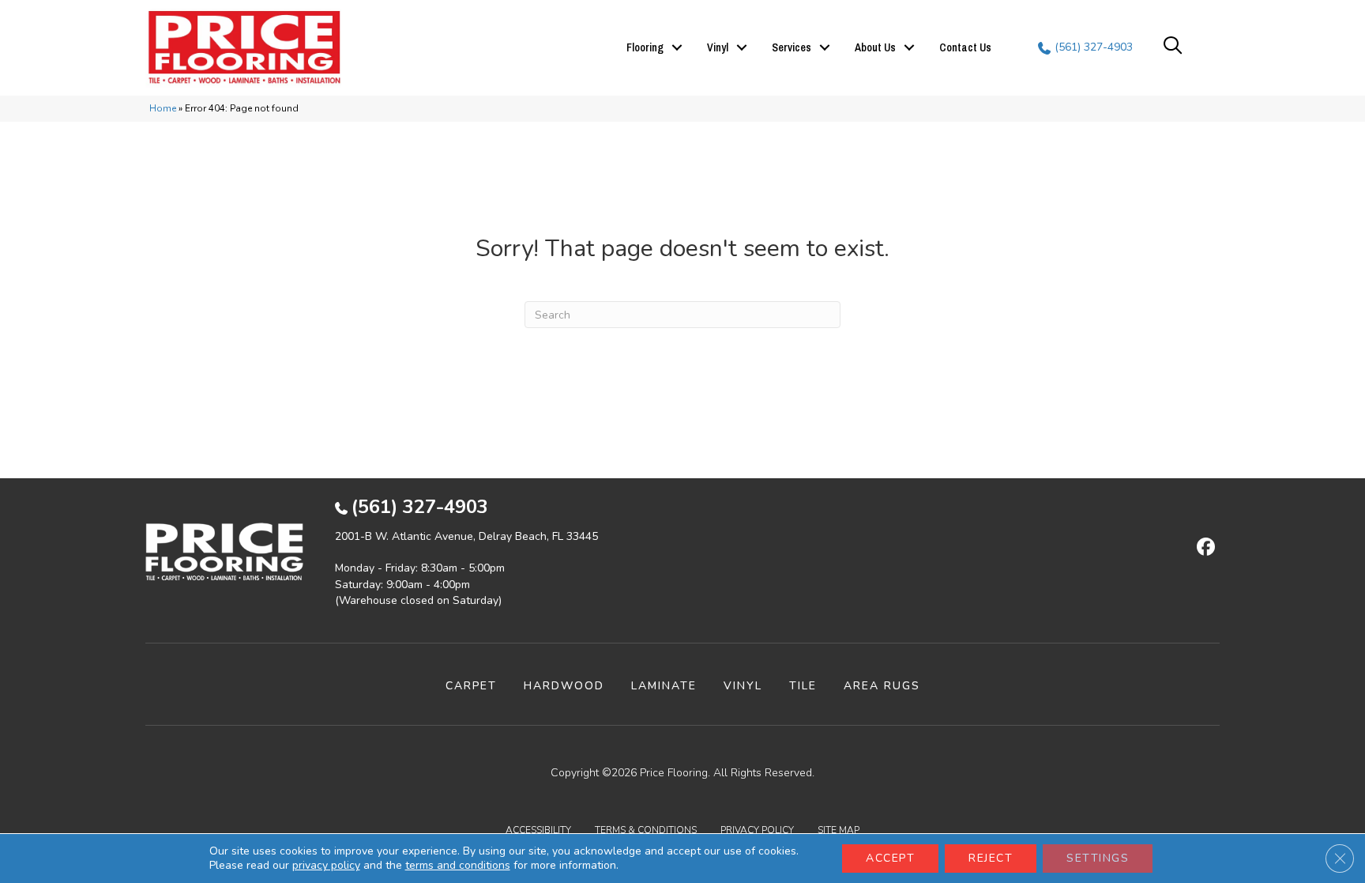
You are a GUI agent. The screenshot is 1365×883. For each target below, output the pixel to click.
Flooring (645, 47)
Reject (990, 858)
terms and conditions (457, 865)
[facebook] (1203, 548)
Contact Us (965, 47)
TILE (803, 685)
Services (791, 47)
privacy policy (326, 865)
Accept (890, 858)
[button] (677, 47)
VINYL (743, 685)
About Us (875, 47)
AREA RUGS (882, 685)
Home (162, 108)
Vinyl (717, 47)
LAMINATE (664, 685)
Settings (1097, 858)
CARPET (471, 685)
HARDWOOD (564, 685)
